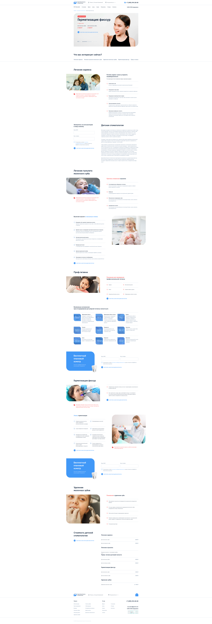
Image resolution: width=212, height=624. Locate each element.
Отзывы (109, 7)
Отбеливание (88, 606)
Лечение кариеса (78, 59)
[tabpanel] (106, 30)
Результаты (103, 7)
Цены (93, 7)
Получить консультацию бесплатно (85, 148)
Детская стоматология (90, 612)
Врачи (89, 7)
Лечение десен (77, 612)
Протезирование (77, 606)
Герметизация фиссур (123, 59)
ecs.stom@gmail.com (132, 606)
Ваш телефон (76, 136)
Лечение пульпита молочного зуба (93, 59)
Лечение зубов (77, 610)
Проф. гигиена (134, 59)
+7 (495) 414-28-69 (132, 2)
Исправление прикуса (89, 608)
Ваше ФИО (76, 129)
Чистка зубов (88, 603)
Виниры (75, 608)
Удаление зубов (77, 614)
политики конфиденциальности (118, 362)
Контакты (114, 7)
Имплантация (76, 603)
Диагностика (88, 610)
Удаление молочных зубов (110, 59)
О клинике (84, 7)
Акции (98, 7)
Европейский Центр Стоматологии (81, 595)
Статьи (103, 612)
